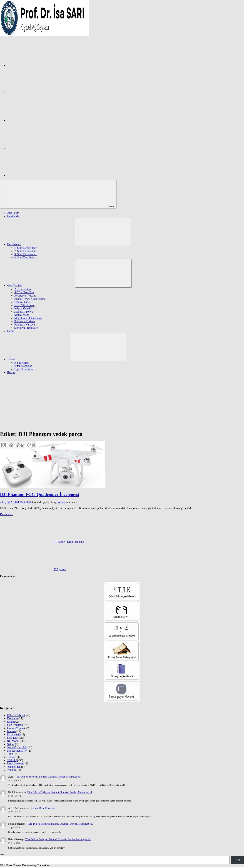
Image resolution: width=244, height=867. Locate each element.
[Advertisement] (122, 402)
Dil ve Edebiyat (16, 715)
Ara (2, 854)
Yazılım (11, 769)
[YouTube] (34, 175)
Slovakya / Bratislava (26, 327)
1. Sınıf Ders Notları (25, 247)
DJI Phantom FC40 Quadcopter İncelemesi (39, 494)
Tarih (10, 753)
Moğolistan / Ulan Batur (28, 318)
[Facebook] (34, 65)
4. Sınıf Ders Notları (25, 257)
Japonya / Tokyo (23, 311)
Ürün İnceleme (75, 541)
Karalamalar (14, 734)
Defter (10, 330)
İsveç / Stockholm (24, 305)
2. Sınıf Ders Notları (25, 250)
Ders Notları (14, 244)
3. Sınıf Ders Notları (25, 254)
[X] (34, 120)
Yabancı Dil (14, 766)
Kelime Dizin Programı (43, 808)
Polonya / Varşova (24, 324)
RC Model (60, 541)
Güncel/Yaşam (15, 728)
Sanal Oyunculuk (17, 747)
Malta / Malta (21, 314)
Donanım (12, 718)
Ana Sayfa (13, 212)
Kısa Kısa (12, 737)
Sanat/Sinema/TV (17, 750)
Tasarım (11, 359)
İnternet (11, 731)
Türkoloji (12, 760)
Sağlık (10, 744)
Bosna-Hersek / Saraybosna (30, 298)
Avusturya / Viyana (25, 295)
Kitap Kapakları (23, 365)
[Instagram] (34, 92)
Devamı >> (6, 514)
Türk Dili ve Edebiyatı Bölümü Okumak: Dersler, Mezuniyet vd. (48, 776)
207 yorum (60, 569)
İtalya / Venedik (23, 308)
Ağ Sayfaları (21, 362)
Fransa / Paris (21, 301)
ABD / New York (24, 292)
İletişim (11, 372)
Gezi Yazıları (14, 285)
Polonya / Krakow (24, 321)
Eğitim (11, 721)
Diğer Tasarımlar (23, 369)
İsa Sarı (61, 502)
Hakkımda (13, 216)
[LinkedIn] (34, 147)
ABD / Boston (22, 289)
